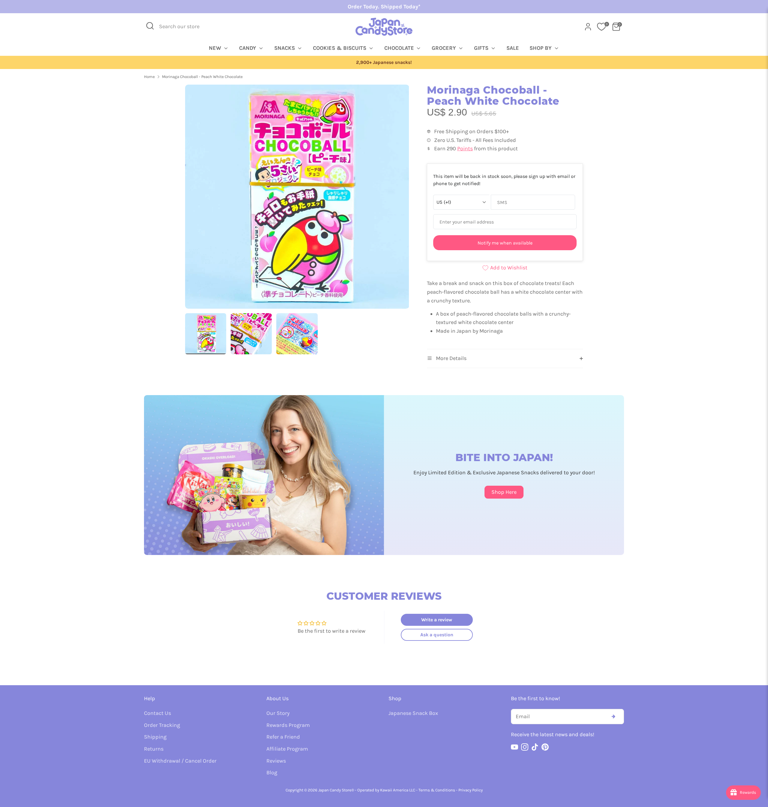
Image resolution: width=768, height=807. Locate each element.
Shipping (155, 737)
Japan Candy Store (334, 790)
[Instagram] (524, 747)
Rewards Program (288, 725)
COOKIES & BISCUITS (340, 48)
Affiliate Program (287, 749)
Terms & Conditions (436, 790)
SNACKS (285, 48)
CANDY (248, 48)
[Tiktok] (534, 747)
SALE (512, 48)
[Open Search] (150, 26)
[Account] (588, 27)
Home (149, 76)
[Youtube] (514, 747)
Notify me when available (505, 243)
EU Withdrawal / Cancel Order (180, 761)
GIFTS (482, 48)
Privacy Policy (470, 790)
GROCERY (445, 48)
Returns (154, 749)
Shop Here (504, 492)
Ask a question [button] (436, 635)
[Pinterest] (545, 747)
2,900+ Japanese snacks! (384, 62)
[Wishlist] (601, 26)
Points (465, 148)
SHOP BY (541, 48)
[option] (384, 62)
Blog (271, 772)
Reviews (276, 761)
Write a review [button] (436, 619)
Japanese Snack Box (413, 713)
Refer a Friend (283, 737)
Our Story (278, 713)
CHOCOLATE (400, 48)
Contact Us (157, 713)
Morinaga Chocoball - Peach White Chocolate (202, 76)
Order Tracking (162, 725)
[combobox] (183, 26)
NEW (216, 48)
